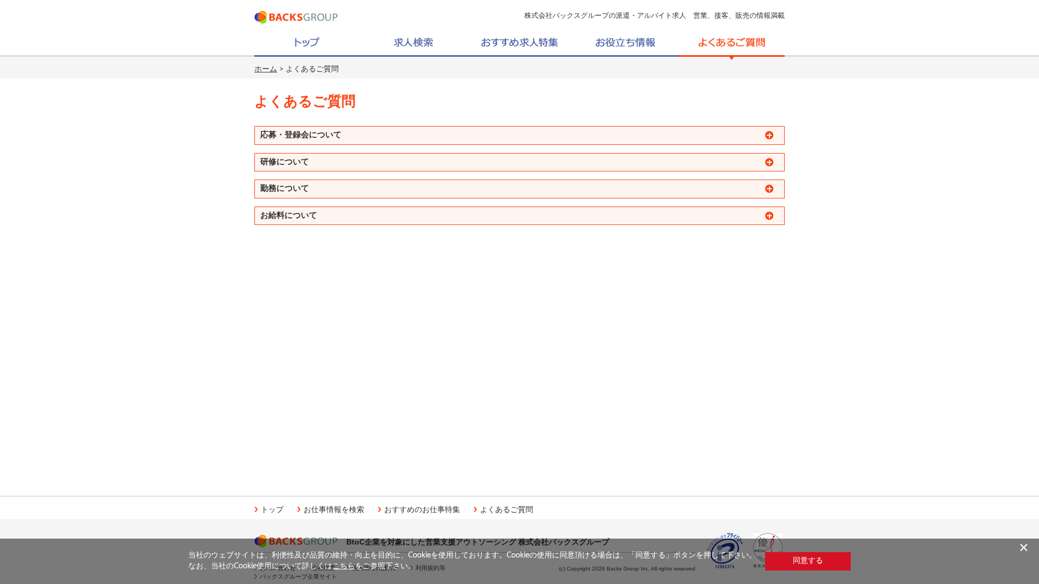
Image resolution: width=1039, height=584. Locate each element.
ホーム (265, 69)
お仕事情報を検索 (334, 509)
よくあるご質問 (506, 509)
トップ (272, 509)
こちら (343, 566)
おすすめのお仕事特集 (422, 509)
